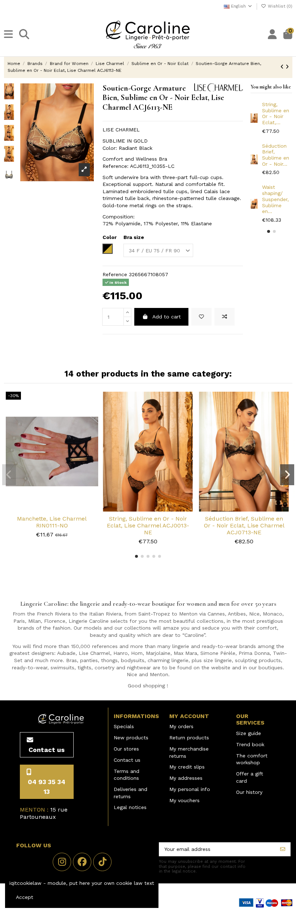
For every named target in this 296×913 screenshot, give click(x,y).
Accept (24, 897)
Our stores (126, 749)
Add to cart (166, 316)
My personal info (189, 789)
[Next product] (287, 67)
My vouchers (184, 800)
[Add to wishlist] (201, 317)
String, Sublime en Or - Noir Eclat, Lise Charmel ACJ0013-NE (148, 525)
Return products (189, 737)
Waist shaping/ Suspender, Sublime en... (275, 199)
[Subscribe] (282, 849)
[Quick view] (62, 509)
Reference (115, 274)
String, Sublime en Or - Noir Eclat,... (275, 113)
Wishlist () (279, 6)
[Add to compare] (224, 317)
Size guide (248, 733)
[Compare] (52, 509)
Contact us (127, 760)
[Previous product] (283, 67)
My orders (181, 726)
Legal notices (130, 807)
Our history (249, 792)
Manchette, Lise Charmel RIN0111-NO (52, 522)
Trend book (250, 744)
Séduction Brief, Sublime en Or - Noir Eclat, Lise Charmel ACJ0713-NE (244, 525)
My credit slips (187, 767)
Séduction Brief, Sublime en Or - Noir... (275, 155)
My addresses (186, 778)
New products (131, 737)
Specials (124, 726)
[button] (268, 231)
